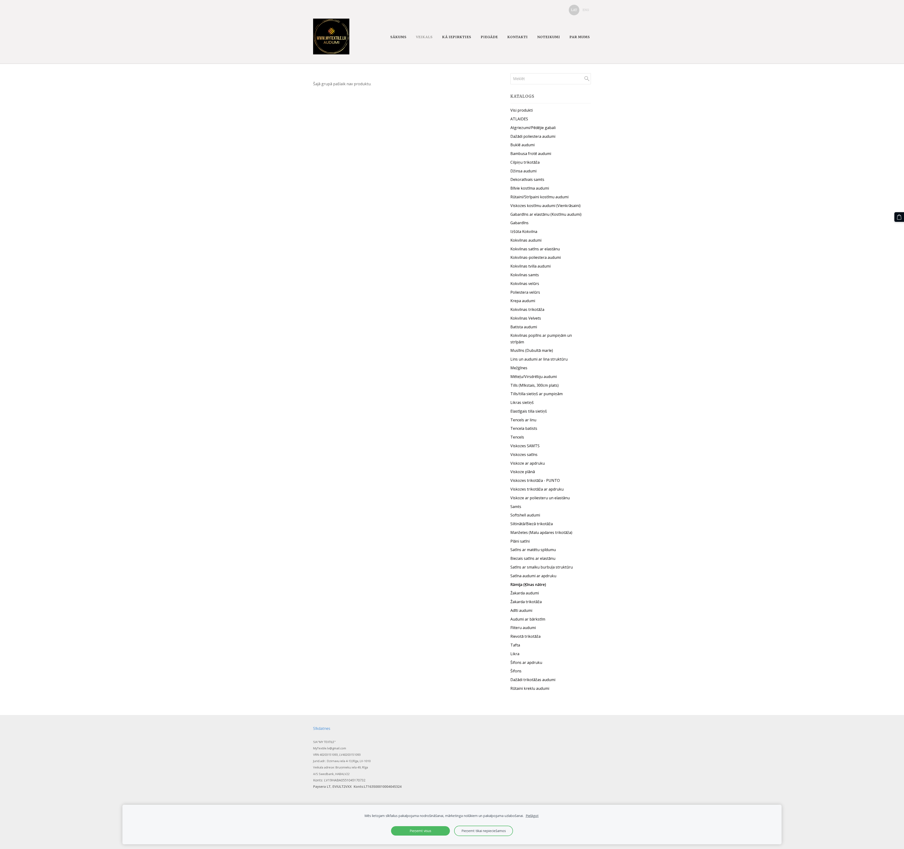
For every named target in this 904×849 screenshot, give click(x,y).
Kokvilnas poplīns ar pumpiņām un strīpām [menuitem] (541, 338)
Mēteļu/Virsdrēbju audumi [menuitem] (533, 376)
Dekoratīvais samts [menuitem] (527, 179)
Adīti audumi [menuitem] (521, 610)
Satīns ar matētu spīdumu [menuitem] (533, 549)
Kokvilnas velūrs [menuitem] (524, 283)
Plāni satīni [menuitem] (520, 541)
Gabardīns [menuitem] (519, 222)
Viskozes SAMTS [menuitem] (525, 445)
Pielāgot (532, 815)
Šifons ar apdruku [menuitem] (526, 662)
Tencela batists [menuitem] (523, 428)
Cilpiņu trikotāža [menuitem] (525, 162)
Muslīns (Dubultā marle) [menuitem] (531, 350)
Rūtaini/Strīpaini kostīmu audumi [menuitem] (539, 196)
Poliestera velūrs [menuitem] (525, 292)
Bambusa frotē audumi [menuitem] (530, 153)
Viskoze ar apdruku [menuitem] (527, 463)
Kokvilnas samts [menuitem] (524, 274)
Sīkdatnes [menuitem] (321, 728)
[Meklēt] (587, 78)
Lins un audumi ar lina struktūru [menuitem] (539, 359)
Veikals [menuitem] (424, 37)
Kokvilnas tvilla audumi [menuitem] (530, 266)
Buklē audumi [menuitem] (522, 144)
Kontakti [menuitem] (517, 37)
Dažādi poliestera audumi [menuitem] (532, 136)
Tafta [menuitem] (515, 645)
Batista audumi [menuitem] (523, 326)
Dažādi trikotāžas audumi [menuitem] (532, 679)
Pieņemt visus (420, 831)
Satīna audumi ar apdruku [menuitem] (533, 575)
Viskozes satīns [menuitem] (523, 454)
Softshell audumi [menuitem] (525, 515)
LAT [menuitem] (574, 10)
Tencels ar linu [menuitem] (523, 419)
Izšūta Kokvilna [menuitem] (523, 231)
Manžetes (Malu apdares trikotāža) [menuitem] (541, 532)
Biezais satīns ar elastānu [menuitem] (532, 558)
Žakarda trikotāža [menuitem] (526, 601)
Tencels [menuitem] (517, 437)
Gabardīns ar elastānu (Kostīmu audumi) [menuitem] (545, 214)
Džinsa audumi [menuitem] (523, 171)
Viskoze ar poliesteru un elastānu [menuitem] (540, 497)
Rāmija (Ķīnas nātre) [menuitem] (528, 584)
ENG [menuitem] (585, 10)
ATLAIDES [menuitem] (519, 119)
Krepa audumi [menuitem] (522, 300)
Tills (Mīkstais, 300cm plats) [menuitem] (534, 385)
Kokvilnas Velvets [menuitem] (525, 318)
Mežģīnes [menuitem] (518, 367)
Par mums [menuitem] (579, 37)
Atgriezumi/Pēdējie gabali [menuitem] (533, 127)
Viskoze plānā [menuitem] (522, 471)
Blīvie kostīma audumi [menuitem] (529, 188)
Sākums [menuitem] (398, 37)
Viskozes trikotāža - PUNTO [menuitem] (535, 480)
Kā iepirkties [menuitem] (456, 37)
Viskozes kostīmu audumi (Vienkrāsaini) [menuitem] (545, 205)
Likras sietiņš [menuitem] (522, 402)
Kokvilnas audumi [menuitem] (525, 240)
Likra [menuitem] (514, 653)
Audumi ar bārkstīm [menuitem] (527, 619)
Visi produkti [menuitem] (521, 110)
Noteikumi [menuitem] (548, 37)
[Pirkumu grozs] (899, 217)
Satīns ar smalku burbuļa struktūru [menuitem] (541, 567)
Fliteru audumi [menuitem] (523, 627)
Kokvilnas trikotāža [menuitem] (527, 309)
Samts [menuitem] (515, 506)
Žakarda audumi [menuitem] (524, 593)
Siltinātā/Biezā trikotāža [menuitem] (531, 523)
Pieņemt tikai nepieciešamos (483, 831)
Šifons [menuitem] (515, 671)
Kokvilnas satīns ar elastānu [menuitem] (535, 249)
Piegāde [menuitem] (489, 37)
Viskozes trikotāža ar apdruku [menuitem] (537, 489)
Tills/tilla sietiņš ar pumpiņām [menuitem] (536, 393)
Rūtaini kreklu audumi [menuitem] (529, 688)
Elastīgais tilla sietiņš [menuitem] (528, 411)
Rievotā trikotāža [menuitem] (525, 636)
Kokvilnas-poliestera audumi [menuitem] (535, 257)
